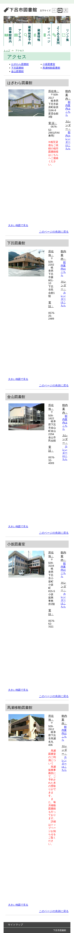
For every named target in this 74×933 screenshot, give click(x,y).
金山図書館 (17, 71)
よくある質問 (58, 35)
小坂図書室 (49, 64)
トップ (7, 50)
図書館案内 (10, 35)
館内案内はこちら (67, 108)
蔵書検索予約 (29, 35)
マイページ (48, 35)
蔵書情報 (39, 35)
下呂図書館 (17, 67)
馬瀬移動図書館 (51, 67)
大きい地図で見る (18, 225)
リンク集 (67, 35)
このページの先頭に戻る (54, 231)
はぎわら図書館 (20, 64)
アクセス (20, 35)
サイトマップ (15, 924)
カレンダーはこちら (63, 299)
